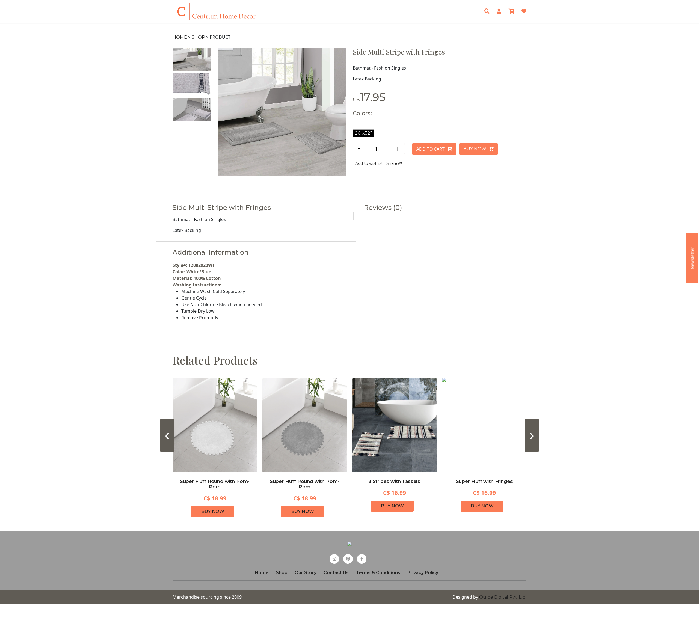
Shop (198, 37)
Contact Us (336, 572)
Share (392, 163)
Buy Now (475, 148)
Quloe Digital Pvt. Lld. (502, 597)
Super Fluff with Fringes (484, 481)
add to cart (431, 149)
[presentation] (167, 435)
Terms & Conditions (378, 572)
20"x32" (363, 133)
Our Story (305, 572)
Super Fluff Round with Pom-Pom (215, 484)
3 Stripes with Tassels (394, 481)
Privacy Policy (422, 572)
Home (180, 37)
